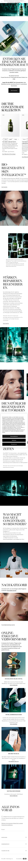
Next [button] (18, 139)
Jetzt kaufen (14, 90)
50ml (15, 139)
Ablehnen (14, 440)
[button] (1, 1)
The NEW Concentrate (9, 142)
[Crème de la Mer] (5, 6)
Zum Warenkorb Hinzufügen (9, 154)
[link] (4, 187)
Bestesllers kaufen (11, 590)
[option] (5, 139)
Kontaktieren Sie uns (14, 761)
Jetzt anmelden (13, 724)
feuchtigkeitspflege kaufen (8, 624)
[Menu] (26, 6)
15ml (5, 139)
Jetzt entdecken (13, 685)
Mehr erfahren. (17, 3)
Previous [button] (2, 139)
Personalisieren (14, 436)
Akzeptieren (14, 444)
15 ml (24, 139)
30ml (10, 139)
